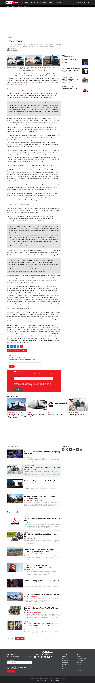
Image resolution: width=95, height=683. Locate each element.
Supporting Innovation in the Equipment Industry (70, 80)
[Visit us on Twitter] (66, 449)
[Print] (8, 346)
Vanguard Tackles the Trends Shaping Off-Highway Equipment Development (39, 551)
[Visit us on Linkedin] (70, 449)
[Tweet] (18, 346)
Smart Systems (28, 449)
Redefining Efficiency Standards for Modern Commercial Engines (40, 497)
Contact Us (57, 678)
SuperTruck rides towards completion (35, 415)
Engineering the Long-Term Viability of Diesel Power (41, 609)
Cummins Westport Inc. (55, 414)
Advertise (32, 678)
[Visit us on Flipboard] (77, 449)
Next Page (20, 638)
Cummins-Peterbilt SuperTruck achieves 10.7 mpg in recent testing (16, 415)
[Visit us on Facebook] (63, 449)
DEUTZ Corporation (32, 522)
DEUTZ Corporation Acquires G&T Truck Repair (41, 594)
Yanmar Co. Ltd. (31, 538)
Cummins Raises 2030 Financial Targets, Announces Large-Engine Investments (38, 566)
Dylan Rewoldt (12, 512)
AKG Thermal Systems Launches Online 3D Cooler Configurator (71, 69)
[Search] (85, 2)
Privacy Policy (37, 387)
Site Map (63, 678)
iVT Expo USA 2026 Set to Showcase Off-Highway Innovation (69, 61)
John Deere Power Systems (34, 612)
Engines (9, 37)
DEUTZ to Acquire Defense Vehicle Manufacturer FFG (69, 87)
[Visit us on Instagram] (81, 449)
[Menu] (88, 2)
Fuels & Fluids (27, 606)
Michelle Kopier (14, 48)
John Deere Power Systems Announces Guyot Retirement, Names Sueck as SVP (41, 625)
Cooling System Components (31, 479)
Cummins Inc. (30, 569)
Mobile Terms (29, 387)
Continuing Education (29, 578)
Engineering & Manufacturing (14, 412)
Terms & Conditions (48, 678)
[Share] (11, 346)
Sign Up (18, 389)
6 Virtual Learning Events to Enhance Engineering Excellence (42, 582)
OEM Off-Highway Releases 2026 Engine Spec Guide (41, 535)
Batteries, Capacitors (29, 547)
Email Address (18, 376)
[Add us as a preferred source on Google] (21, 346)
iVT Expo (29, 456)
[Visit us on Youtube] (74, 449)
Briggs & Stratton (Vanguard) (34, 500)
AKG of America (31, 485)
